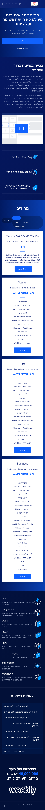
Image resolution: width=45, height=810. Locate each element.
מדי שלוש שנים (19, 226)
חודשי (16, 218)
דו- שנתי (25, 222)
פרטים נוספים (22, 48)
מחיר (22, 41)
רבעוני (25, 218)
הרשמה (22, 350)
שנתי (16, 222)
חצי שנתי (34, 218)
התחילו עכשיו (23, 269)
